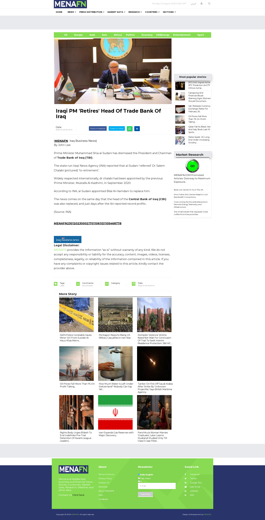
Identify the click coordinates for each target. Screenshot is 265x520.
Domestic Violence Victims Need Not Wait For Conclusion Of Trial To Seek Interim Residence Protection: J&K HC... (155, 339)
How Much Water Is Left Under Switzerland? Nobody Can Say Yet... (116, 387)
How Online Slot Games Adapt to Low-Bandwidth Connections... (191, 195)
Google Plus (196, 482)
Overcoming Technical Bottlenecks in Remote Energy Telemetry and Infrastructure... (191, 204)
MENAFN (61, 140)
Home (59, 12)
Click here (78, 495)
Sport (199, 35)
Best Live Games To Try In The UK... (189, 190)
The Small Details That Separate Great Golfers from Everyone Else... (191, 213)
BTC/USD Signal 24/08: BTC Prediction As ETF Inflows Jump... (199, 85)
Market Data (115, 12)
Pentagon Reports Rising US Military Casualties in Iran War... (115, 336)
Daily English (146, 474)
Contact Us (103, 482)
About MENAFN (106, 491)
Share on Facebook (97, 128)
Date (59, 127)
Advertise (103, 487)
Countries (151, 12)
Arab (92, 35)
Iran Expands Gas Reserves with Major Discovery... (116, 434)
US (62, 35)
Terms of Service (106, 474)
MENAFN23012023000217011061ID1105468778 (87, 223)
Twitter (193, 478)
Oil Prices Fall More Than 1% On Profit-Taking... (197, 119)
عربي (193, 3)
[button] (201, 3)
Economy (147, 35)
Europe (78, 35)
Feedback (103, 499)
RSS (192, 495)
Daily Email (195, 487)
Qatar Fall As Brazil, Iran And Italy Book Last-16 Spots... (199, 129)
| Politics (129, 35)
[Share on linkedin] (137, 128)
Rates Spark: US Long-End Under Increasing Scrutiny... (199, 140)
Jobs (100, 495)
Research (134, 12)
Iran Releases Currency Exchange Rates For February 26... (199, 109)
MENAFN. (75, 514)
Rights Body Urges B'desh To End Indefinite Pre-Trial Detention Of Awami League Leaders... (76, 436)
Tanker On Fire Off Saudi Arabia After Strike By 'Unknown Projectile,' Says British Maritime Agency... (155, 388)
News (71, 12)
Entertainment (177, 35)
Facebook (195, 474)
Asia (104, 35)
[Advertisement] (133, 22)
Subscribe (145, 494)
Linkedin (194, 491)
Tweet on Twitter (117, 128)
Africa (117, 35)
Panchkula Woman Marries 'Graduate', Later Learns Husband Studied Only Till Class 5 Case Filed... (153, 436)
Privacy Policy (105, 478)
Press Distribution (90, 12)
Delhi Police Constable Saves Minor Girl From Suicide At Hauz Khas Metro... (76, 338)
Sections (168, 12)
